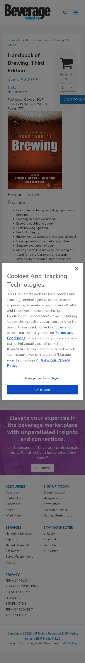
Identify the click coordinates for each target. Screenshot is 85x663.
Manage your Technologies (42, 378)
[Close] (77, 268)
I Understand (42, 389)
